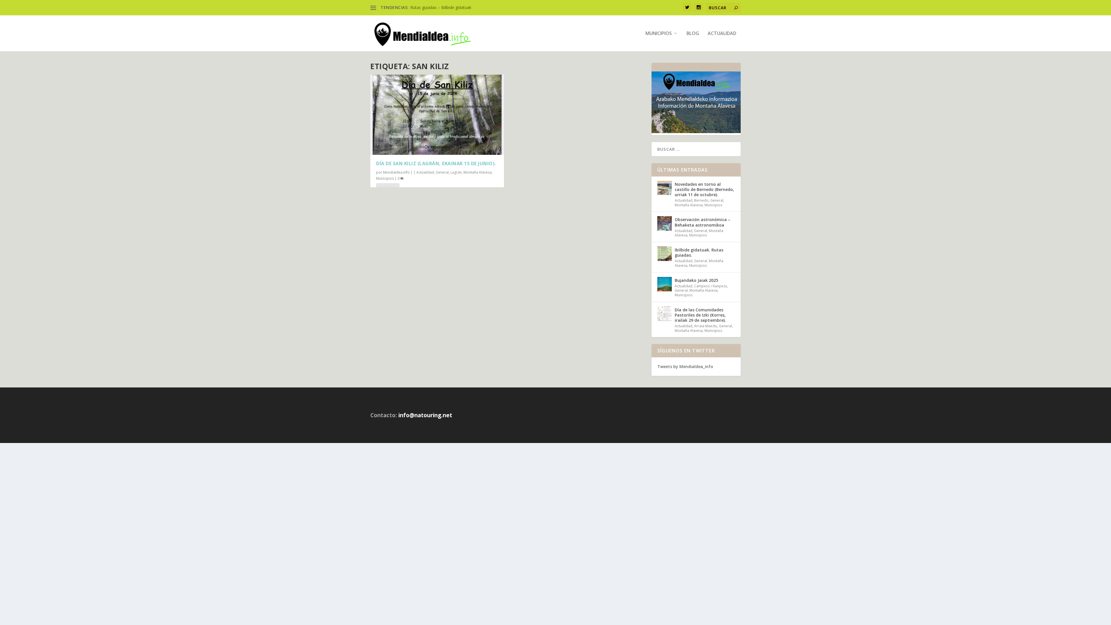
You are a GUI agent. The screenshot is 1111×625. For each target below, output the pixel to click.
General (442, 172)
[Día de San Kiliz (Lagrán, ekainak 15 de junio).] (437, 115)
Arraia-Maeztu (705, 325)
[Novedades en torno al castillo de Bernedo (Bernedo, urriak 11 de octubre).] (664, 188)
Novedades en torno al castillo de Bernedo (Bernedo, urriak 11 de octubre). (704, 189)
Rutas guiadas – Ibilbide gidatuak (440, 7)
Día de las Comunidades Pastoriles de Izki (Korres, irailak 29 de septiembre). (700, 315)
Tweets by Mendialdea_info (685, 366)
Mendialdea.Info (396, 172)
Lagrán (456, 172)
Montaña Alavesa (477, 172)
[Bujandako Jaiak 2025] (664, 284)
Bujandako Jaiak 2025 (696, 280)
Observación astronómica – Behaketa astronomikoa (702, 222)
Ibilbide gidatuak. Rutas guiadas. (699, 252)
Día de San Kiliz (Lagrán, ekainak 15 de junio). (436, 163)
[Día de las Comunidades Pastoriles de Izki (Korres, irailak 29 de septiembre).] (664, 313)
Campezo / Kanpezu (710, 286)
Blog (693, 33)
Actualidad (722, 33)
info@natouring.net (425, 415)
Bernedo (701, 200)
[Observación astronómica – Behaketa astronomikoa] (664, 223)
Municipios (658, 33)
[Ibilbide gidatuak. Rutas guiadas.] (664, 254)
